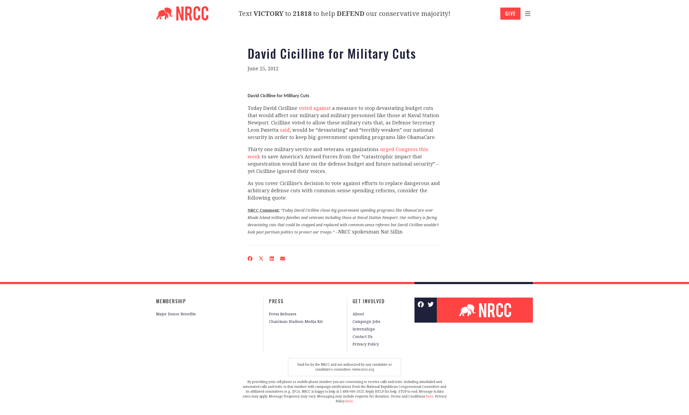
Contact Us (362, 336)
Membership (171, 301)
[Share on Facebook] (250, 258)
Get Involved (369, 301)
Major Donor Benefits (176, 313)
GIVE (510, 13)
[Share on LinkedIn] (271, 258)
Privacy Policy (366, 344)
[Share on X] (261, 258)
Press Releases (282, 313)
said (285, 130)
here (429, 396)
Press (276, 301)
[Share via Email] (282, 258)
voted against (315, 108)
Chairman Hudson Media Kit (296, 321)
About (358, 313)
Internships (364, 329)
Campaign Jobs (366, 321)
